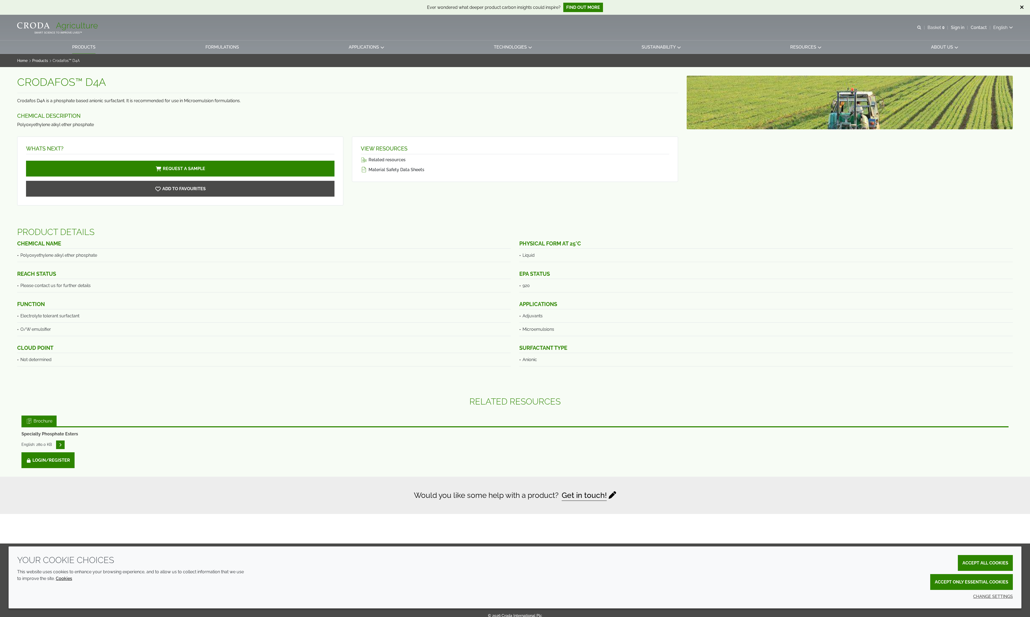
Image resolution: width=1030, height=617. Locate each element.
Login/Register (50, 460)
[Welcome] (58, 26)
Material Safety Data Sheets (395, 169)
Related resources (386, 159)
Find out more (583, 7)
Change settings (993, 596)
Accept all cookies (985, 562)
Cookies (64, 578)
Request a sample (184, 168)
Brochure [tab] (42, 421)
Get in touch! (584, 495)
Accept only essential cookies (971, 582)
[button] (83, 47)
